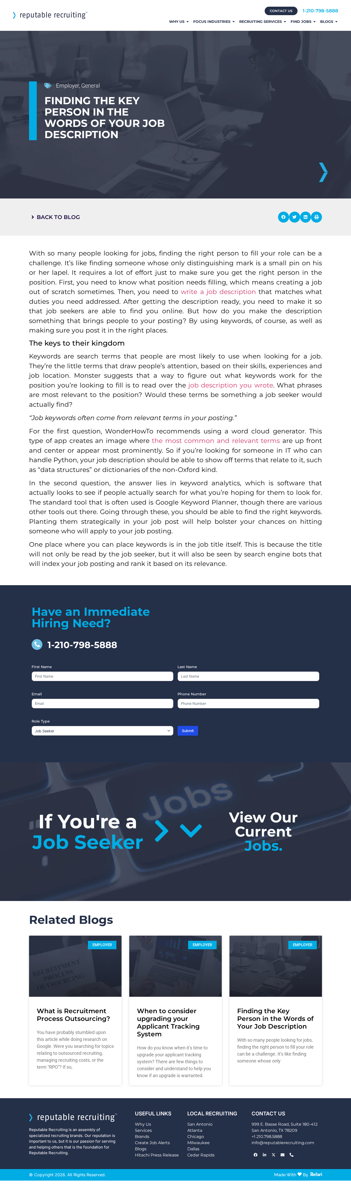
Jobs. (263, 831)
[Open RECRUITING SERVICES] (285, 21)
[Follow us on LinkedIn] (264, 1155)
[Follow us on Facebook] (255, 1155)
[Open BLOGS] (336, 21)
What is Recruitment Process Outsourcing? (73, 1014)
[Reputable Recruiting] (50, 15)
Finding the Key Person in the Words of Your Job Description (275, 1018)
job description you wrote (230, 385)
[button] (283, 217)
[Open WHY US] (187, 21)
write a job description (218, 292)
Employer (67, 85)
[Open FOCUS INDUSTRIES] (233, 21)
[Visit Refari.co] (316, 1174)
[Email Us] (282, 1155)
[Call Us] (291, 1155)
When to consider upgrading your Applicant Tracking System (168, 1022)
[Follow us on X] (273, 1155)
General (90, 85)
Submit (188, 730)
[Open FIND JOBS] (314, 21)
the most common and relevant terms (216, 440)
